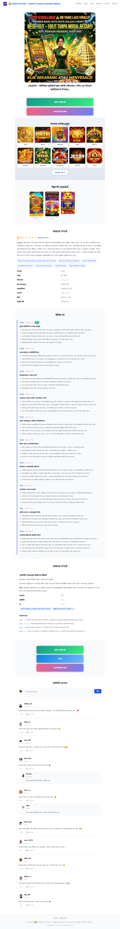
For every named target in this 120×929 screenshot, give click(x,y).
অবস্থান (106, 3)
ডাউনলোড (99, 3)
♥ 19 (21, 732)
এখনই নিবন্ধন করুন (60, 111)
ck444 (19, 242)
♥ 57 (21, 851)
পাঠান (97, 691)
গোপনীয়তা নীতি (63, 918)
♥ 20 (21, 887)
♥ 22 (21, 801)
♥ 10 (21, 769)
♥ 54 (21, 714)
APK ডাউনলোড (60, 102)
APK (86, 3)
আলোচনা (114, 3)
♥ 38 (21, 832)
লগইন (92, 3)
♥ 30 (21, 869)
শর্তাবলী (55, 918)
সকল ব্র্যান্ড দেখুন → (60, 172)
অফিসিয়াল (78, 3)
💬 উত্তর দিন (30, 714)
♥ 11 (21, 905)
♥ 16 (21, 751)
